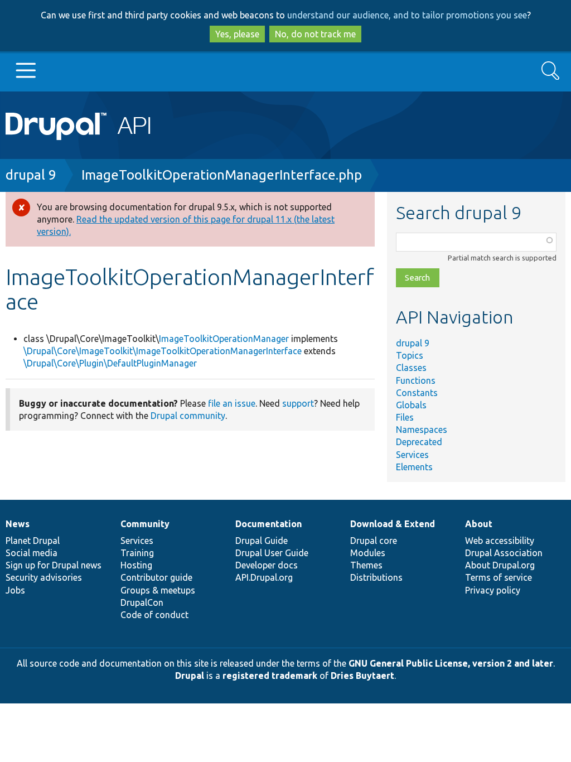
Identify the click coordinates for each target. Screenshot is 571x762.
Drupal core (373, 541)
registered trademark (269, 676)
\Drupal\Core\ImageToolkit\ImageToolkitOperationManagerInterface (162, 351)
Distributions (376, 577)
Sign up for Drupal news (53, 565)
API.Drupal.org (264, 577)
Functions (415, 380)
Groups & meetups (157, 590)
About (478, 524)
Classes (411, 368)
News (18, 524)
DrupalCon (141, 602)
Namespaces (421, 430)
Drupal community (188, 416)
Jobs (15, 590)
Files (405, 417)
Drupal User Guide (271, 553)
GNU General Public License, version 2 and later (451, 663)
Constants (417, 393)
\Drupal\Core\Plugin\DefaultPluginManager (110, 363)
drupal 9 (31, 174)
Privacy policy (492, 590)
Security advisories (44, 577)
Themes (366, 565)
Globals (411, 405)
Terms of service (498, 577)
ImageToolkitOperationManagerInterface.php (221, 174)
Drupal (189, 676)
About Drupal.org (500, 565)
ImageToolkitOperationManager (224, 339)
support (298, 403)
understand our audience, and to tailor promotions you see (407, 15)
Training (137, 553)
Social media (31, 553)
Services (412, 455)
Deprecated (419, 442)
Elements (414, 467)
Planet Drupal (33, 541)
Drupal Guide (261, 541)
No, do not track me (315, 34)
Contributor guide (156, 577)
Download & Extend (392, 524)
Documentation (268, 524)
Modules (367, 553)
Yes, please (237, 34)
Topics (409, 355)
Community (145, 524)
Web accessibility (499, 541)
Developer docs (266, 565)
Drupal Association (504, 553)
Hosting (136, 565)
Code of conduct (154, 615)
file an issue (231, 403)
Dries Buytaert (362, 676)
